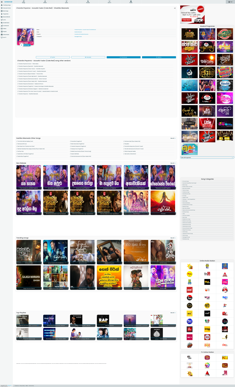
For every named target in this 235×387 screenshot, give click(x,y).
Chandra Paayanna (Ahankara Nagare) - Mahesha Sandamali (33, 89)
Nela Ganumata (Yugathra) (77, 144)
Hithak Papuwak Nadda (130, 151)
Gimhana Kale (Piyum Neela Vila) (132, 141)
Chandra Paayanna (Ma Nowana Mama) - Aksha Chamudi (32, 79)
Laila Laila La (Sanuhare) (130, 154)
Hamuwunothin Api (22, 144)
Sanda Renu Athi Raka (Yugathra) (25, 154)
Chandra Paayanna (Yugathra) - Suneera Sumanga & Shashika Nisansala (35, 86)
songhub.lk (9, 385)
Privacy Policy (22, 385)
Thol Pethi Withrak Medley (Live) (25, 141)
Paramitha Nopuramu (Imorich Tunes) (133, 146)
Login (231, 1)
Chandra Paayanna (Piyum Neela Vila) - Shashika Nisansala (32, 81)
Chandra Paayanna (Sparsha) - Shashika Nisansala (30, 66)
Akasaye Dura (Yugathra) (77, 149)
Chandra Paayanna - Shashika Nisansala (28, 94)
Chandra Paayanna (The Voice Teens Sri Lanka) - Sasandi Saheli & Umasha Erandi (38, 91)
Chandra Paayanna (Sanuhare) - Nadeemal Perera (30, 84)
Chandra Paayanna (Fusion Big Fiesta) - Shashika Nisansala (32, 76)
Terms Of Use (31, 385)
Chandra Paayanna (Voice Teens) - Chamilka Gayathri (31, 68)
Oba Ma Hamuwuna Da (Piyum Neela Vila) (81, 156)
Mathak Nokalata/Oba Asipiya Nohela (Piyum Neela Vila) (31, 149)
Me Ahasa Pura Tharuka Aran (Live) (25, 146)
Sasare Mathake (75, 154)
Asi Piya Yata (20, 151)
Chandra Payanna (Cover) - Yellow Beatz (28, 63)
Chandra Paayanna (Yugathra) (78, 146)
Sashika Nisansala (78, 32)
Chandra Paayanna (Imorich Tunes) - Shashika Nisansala (32, 71)
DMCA (27, 385)
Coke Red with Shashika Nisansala (81, 34)
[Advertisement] (96, 18)
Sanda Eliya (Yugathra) (23, 156)
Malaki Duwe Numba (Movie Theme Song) (81, 151)
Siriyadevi (126, 144)
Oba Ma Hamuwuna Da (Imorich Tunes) (134, 149)
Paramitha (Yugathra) (76, 141)
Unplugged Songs (78, 36)
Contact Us (17, 385)
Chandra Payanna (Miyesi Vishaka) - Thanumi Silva (30, 73)
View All (172, 138)
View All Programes (186, 157)
